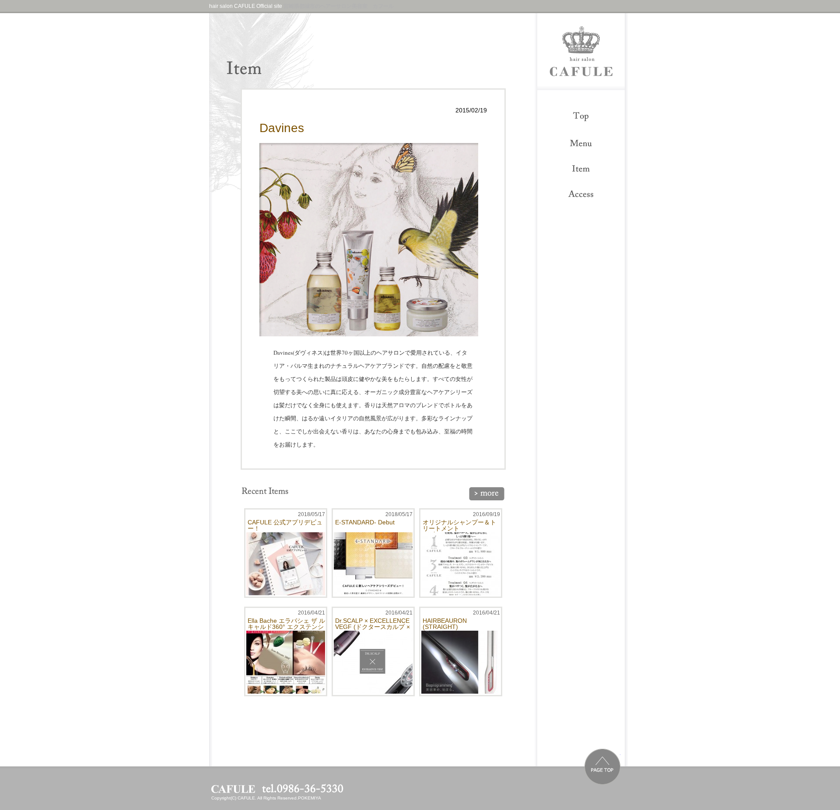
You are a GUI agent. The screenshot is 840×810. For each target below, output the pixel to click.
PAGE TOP (602, 767)
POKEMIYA (309, 798)
